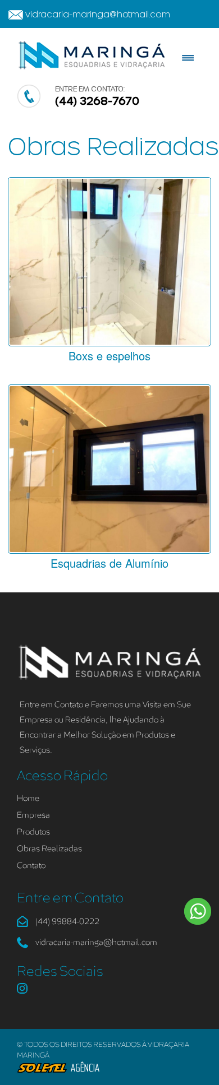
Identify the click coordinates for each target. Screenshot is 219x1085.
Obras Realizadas (49, 849)
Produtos (33, 832)
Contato (31, 865)
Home (28, 798)
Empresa (33, 815)
